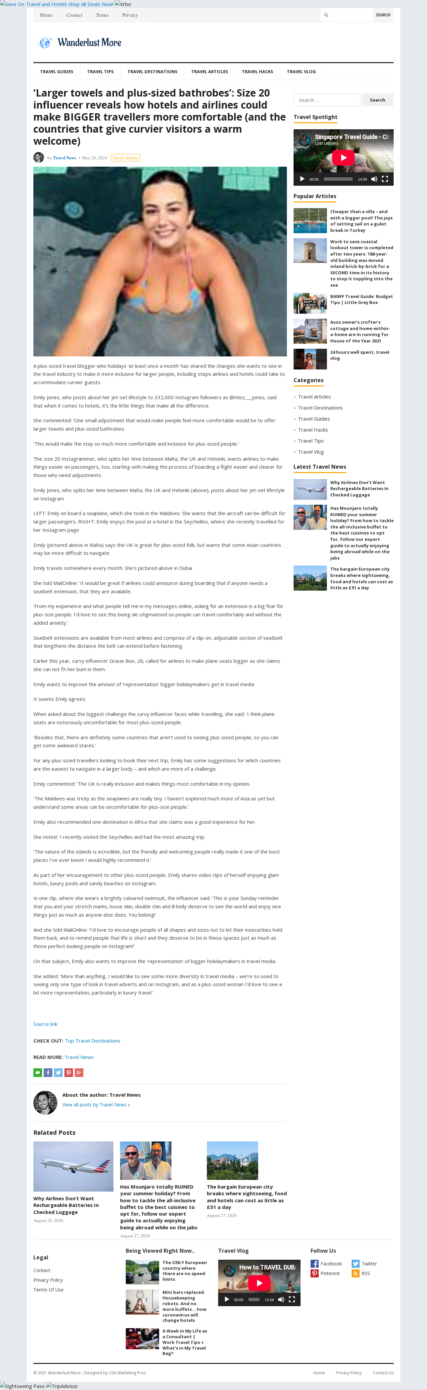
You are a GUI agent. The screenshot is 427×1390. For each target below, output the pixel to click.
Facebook (331, 1263)
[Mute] (374, 179)
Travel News (64, 157)
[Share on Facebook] (48, 1072)
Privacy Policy (48, 1280)
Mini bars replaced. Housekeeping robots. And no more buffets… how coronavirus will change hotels (184, 1306)
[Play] (302, 179)
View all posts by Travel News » (96, 1104)
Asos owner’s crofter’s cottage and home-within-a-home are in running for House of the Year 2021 (360, 331)
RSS (366, 1273)
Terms (102, 14)
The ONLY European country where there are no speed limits (184, 1270)
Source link (45, 1024)
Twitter (369, 1263)
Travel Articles (209, 71)
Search (383, 15)
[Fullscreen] (385, 179)
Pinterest (330, 1273)
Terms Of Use (48, 1289)
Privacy (130, 14)
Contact (74, 14)
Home (46, 14)
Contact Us (383, 1373)
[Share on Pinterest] (68, 1072)
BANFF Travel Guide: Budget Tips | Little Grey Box (361, 299)
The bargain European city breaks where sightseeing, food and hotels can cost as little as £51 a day (247, 1196)
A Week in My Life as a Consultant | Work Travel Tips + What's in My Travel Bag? (184, 1342)
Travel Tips (100, 71)
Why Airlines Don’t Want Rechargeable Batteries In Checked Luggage (66, 1205)
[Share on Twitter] (58, 1072)
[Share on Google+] (79, 1072)
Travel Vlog (301, 71)
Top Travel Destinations (92, 1040)
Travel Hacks (257, 71)
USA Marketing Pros (127, 1373)
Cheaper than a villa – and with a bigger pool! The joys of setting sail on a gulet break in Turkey (361, 220)
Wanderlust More (64, 1373)
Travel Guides (56, 71)
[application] (344, 157)
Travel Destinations (152, 71)
